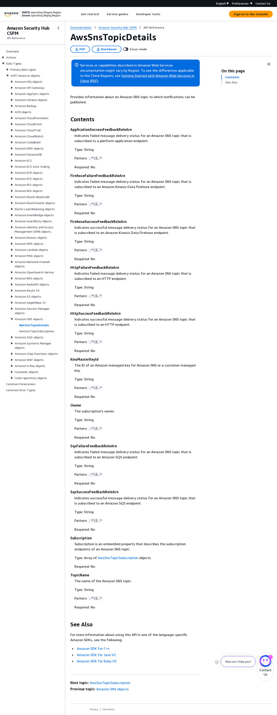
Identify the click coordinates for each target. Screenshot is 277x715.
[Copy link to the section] (66, 119)
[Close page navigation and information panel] (269, 64)
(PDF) (94, 81)
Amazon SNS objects (112, 689)
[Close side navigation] (58, 27)
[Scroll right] (163, 14)
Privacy (94, 709)
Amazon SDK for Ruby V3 (96, 661)
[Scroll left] (77, 14)
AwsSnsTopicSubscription (118, 558)
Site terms (108, 709)
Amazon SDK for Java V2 (96, 655)
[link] (153, 27)
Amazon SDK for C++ (93, 648)
